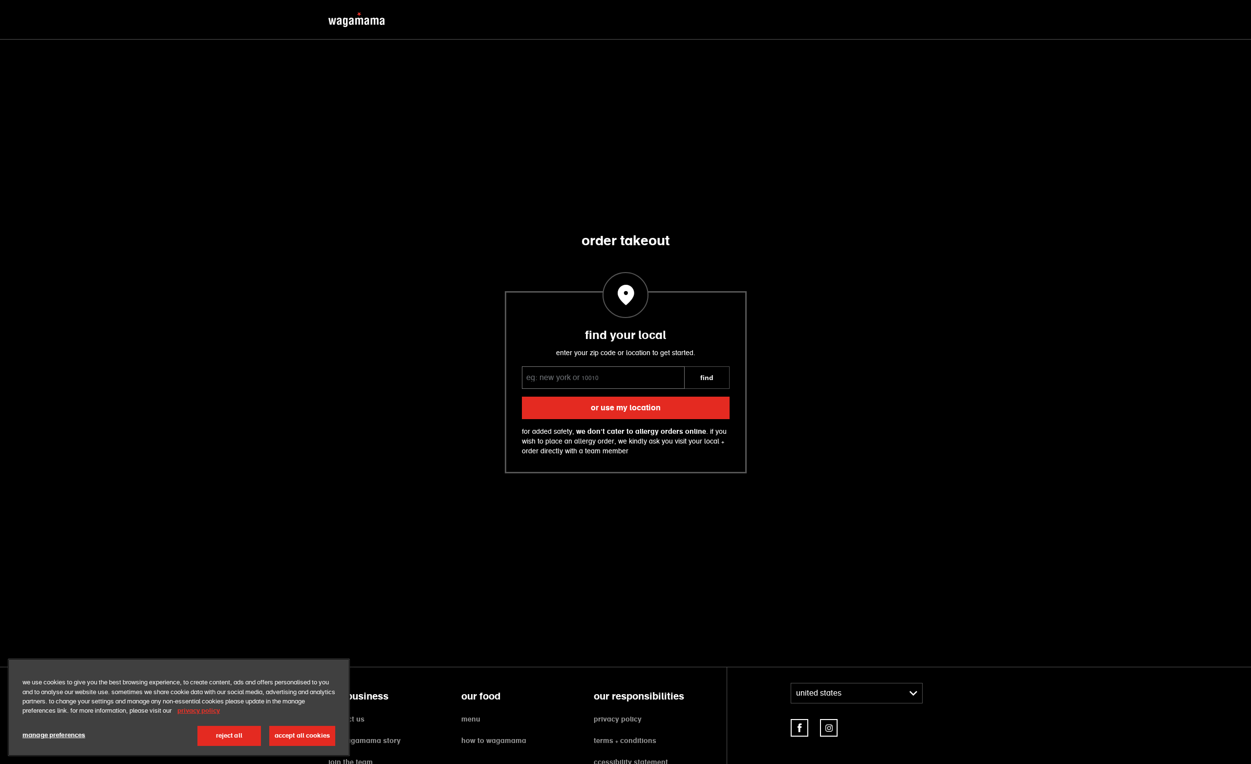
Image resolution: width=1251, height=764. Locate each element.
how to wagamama (493, 741)
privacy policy (618, 719)
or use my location (626, 408)
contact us (346, 719)
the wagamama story (364, 741)
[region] (179, 707)
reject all (229, 736)
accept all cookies (302, 736)
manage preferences (53, 735)
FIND (706, 378)
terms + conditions (625, 741)
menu (470, 719)
